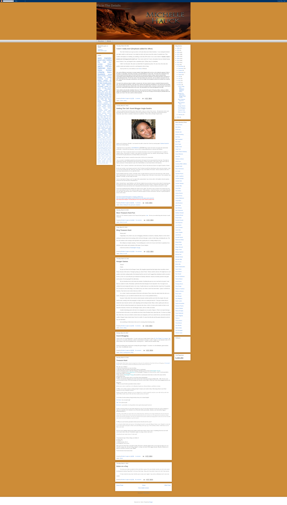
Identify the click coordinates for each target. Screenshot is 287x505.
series (102, 123)
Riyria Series (104, 143)
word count (100, 163)
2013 (178, 62)
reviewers (109, 105)
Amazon (99, 138)
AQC (117, 402)
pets (107, 153)
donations (106, 130)
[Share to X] (148, 98)
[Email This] (145, 98)
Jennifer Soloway (179, 183)
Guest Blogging (122, 336)
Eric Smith (177, 171)
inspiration (138, 204)
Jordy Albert (109, 139)
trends (107, 160)
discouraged (100, 130)
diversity (104, 119)
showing (99, 158)
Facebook (100, 125)
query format (103, 155)
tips (106, 114)
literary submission (102, 106)
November (181, 68)
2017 (178, 54)
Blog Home (101, 41)
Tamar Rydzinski (179, 313)
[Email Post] (143, 98)
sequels (110, 110)
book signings (102, 129)
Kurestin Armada (179, 220)
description (105, 149)
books (102, 99)
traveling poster (126, 352)
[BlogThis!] (147, 98)
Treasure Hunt (121, 360)
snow (102, 136)
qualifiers (107, 154)
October (180, 70)
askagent (102, 147)
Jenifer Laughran (179, 176)
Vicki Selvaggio (179, 330)
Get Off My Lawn (107, 125)
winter (105, 123)
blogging (110, 128)
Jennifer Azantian (179, 178)
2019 (178, 50)
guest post (133, 204)
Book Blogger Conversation (105, 101)
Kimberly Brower (179, 215)
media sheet (100, 153)
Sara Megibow (178, 298)
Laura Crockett (178, 227)
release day (107, 80)
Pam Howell (178, 274)
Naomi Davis (178, 269)
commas (110, 148)
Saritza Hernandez (179, 303)
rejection (106, 134)
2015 (178, 58)
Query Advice (101, 91)
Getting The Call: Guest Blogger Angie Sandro (134, 108)
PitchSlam (100, 86)
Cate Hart (177, 156)
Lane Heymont (178, 222)
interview (109, 85)
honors (107, 150)
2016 (178, 56)
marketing (109, 106)
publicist (102, 154)
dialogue (110, 129)
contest (121, 100)
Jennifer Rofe (178, 181)
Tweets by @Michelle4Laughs (102, 50)
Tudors (110, 144)
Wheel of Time (101, 118)
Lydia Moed (178, 234)
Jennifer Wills (178, 185)
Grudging (100, 90)
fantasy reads (102, 105)
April (179, 82)
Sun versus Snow (105, 63)
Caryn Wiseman (179, 154)
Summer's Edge (106, 144)
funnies (99, 120)
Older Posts (167, 485)
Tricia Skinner (178, 323)
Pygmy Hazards (105, 142)
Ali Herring (177, 129)
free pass (109, 119)
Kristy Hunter (178, 217)
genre (102, 120)
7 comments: (138, 202)
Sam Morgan (178, 296)
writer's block (105, 163)
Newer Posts (119, 485)
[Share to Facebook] (149, 98)
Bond (103, 124)
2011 (178, 117)
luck (107, 152)
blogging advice (105, 148)
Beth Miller (177, 141)
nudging (110, 133)
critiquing (101, 72)
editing (99, 80)
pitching (99, 154)
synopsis (106, 136)
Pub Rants (118, 400)
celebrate (100, 119)
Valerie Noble (178, 327)
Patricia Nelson (179, 278)
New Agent (101, 85)
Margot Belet (178, 242)
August (180, 74)
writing (125, 100)
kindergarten (106, 120)
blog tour (100, 148)
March (180, 84)
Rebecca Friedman (179, 288)
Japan (110, 115)
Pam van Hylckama (180, 276)
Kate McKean (178, 207)
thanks (110, 136)
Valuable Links (108, 95)
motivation (104, 133)
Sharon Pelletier (179, 308)
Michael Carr (178, 254)
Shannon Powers (179, 305)
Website (109, 41)
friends (121, 204)
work (104, 137)
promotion (104, 100)
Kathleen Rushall (179, 212)
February (180, 114)
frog (104, 150)
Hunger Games (122, 261)
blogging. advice (108, 118)
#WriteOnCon (109, 137)
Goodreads (104, 104)
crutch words (100, 149)
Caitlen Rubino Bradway (181, 151)
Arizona (102, 138)
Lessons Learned (103, 102)
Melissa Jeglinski (179, 252)
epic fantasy (108, 99)
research (108, 155)
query (100, 58)
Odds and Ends (108, 116)
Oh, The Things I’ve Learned (161, 338)
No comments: (139, 220)
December (181, 66)
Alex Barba (178, 127)
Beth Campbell (178, 139)
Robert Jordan (101, 128)
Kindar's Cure (108, 90)
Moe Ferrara (178, 261)
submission (100, 114)
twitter (110, 160)
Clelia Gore (178, 161)
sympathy (103, 160)
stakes (105, 159)
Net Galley (109, 127)
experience (105, 132)
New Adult (100, 116)
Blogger (151, 502)
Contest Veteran (108, 124)
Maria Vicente (178, 244)
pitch (103, 122)
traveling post (101, 111)
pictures (110, 153)
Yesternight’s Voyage (135, 247)
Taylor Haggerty (179, 315)
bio (98, 148)
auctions (105, 147)
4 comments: (138, 325)
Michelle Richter (179, 256)
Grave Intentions (101, 127)
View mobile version (143, 488)
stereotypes (109, 159)
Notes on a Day (122, 466)
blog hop (109, 104)
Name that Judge (107, 96)
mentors (99, 122)
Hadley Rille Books (103, 139)
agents (100, 66)
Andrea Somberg (179, 134)
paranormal (100, 134)
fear (99, 99)
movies (121, 327)
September (181, 72)
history (99, 133)
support (99, 107)
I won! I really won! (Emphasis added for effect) (134, 49)
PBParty (109, 66)
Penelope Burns (179, 283)
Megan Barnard (179, 247)
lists (111, 120)
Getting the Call (126, 204)
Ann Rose (177, 136)
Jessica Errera (178, 195)
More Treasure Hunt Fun (125, 213)
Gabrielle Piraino (179, 173)
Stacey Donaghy (179, 310)
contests (100, 82)
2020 (178, 48)
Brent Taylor (178, 144)
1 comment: (138, 98)
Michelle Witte (178, 259)
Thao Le (177, 318)
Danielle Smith (178, 166)
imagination (100, 152)
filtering (110, 132)
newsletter (104, 113)
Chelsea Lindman (179, 158)
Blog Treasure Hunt (123, 230)
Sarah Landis (178, 301)
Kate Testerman (179, 210)
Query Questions (105, 73)
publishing (107, 122)
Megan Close (178, 249)
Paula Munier (178, 281)
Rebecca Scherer (179, 291)
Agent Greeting (107, 107)
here (140, 68)
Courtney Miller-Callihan (181, 163)
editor (102, 132)
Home (143, 485)
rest (111, 155)
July (179, 76)
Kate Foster (178, 205)
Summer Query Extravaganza (105, 88)
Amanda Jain (178, 132)
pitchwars (100, 96)
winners (99, 137)
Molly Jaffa (177, 264)
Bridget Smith (178, 146)
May (179, 80)
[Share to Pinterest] (151, 98)
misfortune (104, 153)
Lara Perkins (178, 225)
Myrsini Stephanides (180, 266)
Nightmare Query (105, 68)
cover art (108, 79)
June (179, 78)
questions (109, 113)
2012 (178, 64)
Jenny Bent (178, 188)
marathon (110, 152)
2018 (178, 52)
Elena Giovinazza (179, 168)
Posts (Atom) (146, 493)
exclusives (102, 150)
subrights (99, 160)
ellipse (109, 149)
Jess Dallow (178, 190)
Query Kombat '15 (103, 76)
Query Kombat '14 (105, 76)
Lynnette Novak (179, 237)
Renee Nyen (178, 293)
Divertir (107, 115)
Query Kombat (105, 70)
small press (104, 158)
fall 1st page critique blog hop (105, 97)
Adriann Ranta (178, 124)
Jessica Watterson (179, 198)
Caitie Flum (178, 149)
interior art (104, 152)
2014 (178, 60)
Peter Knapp (178, 286)
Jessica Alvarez (179, 193)
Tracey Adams (178, 320)
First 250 (106, 138)
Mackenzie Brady (179, 239)
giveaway (104, 87)
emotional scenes (103, 109)
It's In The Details (108, 5)
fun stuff (125, 222)
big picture (110, 147)
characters (109, 111)
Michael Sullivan (108, 141)
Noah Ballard (178, 271)
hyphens (110, 150)
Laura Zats (178, 230)
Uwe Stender (178, 325)
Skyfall (105, 128)
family (99, 100)
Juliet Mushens (179, 203)
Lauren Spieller (179, 232)
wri (102, 163)
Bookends (118, 405)
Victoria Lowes (178, 332)
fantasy (99, 113)
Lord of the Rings (101, 141)
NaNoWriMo (100, 142)
